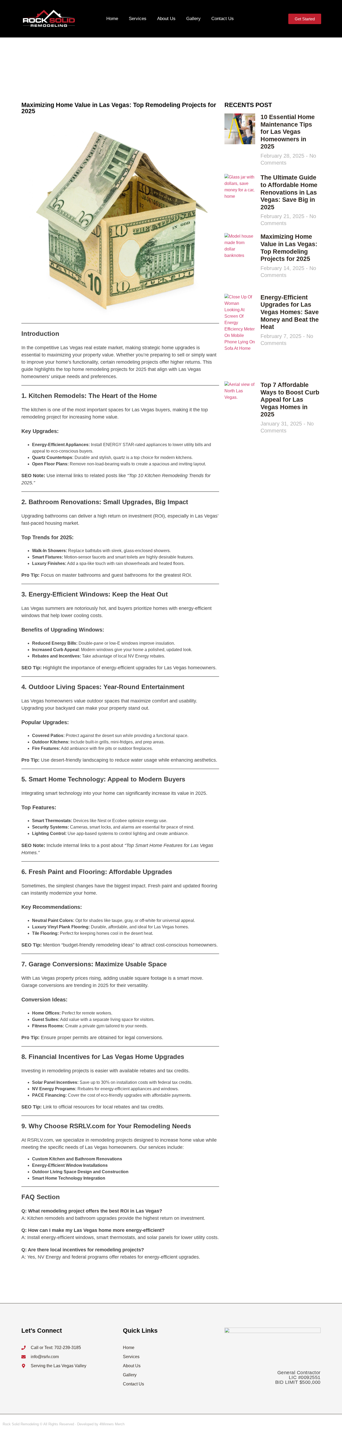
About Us (166, 18)
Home (112, 18)
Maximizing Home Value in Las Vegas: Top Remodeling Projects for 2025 (289, 247)
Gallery (193, 18)
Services (137, 18)
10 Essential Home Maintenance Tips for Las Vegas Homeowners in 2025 (288, 131)
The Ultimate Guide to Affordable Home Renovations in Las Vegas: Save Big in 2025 (289, 192)
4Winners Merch (112, 1424)
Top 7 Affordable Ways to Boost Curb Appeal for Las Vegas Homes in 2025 (290, 399)
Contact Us (222, 18)
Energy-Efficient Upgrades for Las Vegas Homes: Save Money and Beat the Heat (290, 312)
